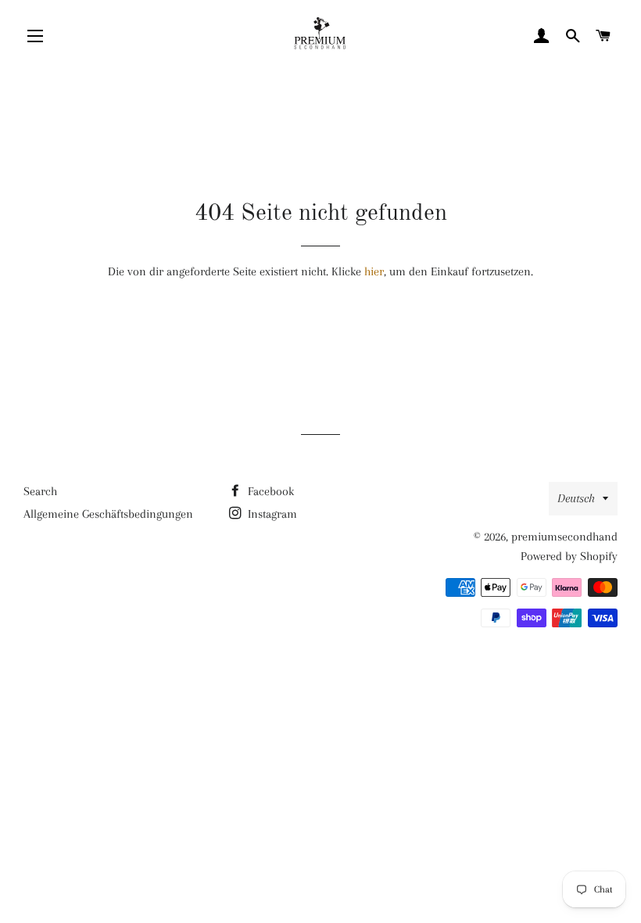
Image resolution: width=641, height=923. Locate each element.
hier (374, 271)
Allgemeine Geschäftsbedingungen (108, 514)
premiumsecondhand (564, 537)
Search (40, 491)
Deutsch (576, 498)
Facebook (269, 491)
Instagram (271, 514)
